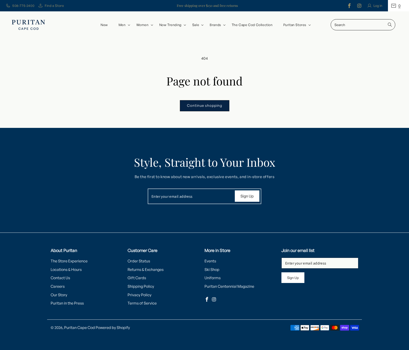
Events (210, 261)
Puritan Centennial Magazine (229, 286)
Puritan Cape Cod (79, 327)
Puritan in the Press (67, 303)
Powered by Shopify (113, 327)
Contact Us (60, 277)
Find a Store (54, 6)
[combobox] (363, 24)
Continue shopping (204, 105)
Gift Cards (137, 277)
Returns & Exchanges (146, 269)
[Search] (390, 24)
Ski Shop (211, 269)
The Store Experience (69, 261)
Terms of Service (142, 303)
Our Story (59, 294)
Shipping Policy (141, 286)
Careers (58, 286)
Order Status (139, 261)
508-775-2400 (23, 6)
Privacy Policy (139, 294)
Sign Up (247, 196)
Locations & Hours (66, 269)
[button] (398, 5)
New (104, 25)
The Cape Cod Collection (252, 25)
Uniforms (212, 277)
